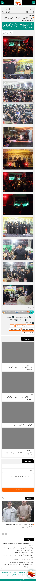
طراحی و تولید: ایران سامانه (18, 580)
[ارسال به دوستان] (9, 12)
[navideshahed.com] (31, 574)
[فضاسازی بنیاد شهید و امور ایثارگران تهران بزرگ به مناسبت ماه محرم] (18, 438)
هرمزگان (32, 9)
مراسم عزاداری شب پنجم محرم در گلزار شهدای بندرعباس (19, 398)
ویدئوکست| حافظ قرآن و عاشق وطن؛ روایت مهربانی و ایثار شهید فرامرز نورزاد (18, 566)
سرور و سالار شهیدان (15, 329)
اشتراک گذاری (12, 320)
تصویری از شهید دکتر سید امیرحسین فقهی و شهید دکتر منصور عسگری (19, 525)
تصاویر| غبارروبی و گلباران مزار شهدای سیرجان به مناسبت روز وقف (18, 556)
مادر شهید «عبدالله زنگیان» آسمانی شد (22, 425)
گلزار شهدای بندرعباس (28, 333)
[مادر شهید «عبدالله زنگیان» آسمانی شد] (18, 412)
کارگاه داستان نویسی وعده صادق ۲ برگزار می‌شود (21, 562)
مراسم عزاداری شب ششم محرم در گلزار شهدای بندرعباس (19, 368)
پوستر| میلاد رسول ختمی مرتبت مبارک (23, 560)
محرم (12, 326)
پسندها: (22, 320)
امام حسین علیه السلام (27, 329)
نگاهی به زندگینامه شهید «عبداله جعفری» (23, 553)
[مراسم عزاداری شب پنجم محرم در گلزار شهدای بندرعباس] (18, 382)
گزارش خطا (9, 317)
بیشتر (5, 498)
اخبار (28, 9)
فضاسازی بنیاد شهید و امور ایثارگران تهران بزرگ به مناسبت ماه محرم (18, 454)
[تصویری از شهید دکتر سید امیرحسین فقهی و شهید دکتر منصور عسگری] (18, 511)
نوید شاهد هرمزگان (20, 326)
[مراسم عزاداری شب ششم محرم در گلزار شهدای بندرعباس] (18, 352)
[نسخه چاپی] (3, 12)
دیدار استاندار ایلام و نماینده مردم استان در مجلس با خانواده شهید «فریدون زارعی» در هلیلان (18, 549)
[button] (6, 534)
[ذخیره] (6, 12)
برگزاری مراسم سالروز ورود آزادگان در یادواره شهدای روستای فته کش (18, 544)
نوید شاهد (30, 326)
